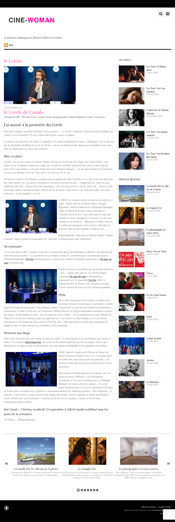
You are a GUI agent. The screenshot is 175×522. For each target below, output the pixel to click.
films (65, 117)
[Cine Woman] (31, 29)
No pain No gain (78, 276)
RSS (11, 45)
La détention (152, 382)
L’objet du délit (153, 338)
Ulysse (149, 273)
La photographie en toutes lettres (155, 231)
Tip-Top (29, 259)
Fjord (149, 316)
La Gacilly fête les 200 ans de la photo (157, 187)
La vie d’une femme (156, 294)
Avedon (150, 360)
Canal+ (33, 117)
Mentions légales (149, 507)
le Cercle (89, 117)
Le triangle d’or (154, 207)
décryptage (57, 117)
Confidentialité (164, 507)
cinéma (41, 117)
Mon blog (26, 117)
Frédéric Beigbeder (76, 117)
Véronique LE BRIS (12, 117)
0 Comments (99, 117)
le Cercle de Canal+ (24, 112)
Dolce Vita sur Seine (156, 251)
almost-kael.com (33, 342)
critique (48, 117)
